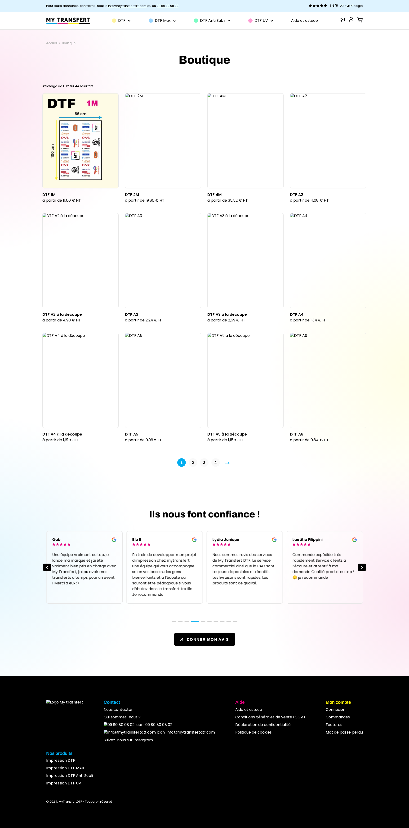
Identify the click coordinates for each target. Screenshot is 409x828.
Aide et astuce (304, 21)
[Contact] (342, 20)
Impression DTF (60, 761)
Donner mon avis (208, 639)
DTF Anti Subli (212, 21)
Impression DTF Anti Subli (69, 776)
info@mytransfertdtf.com (127, 6)
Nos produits (59, 753)
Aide (240, 702)
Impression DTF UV (63, 783)
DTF (121, 21)
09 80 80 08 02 (167, 6)
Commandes (338, 717)
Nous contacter (118, 710)
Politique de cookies (253, 733)
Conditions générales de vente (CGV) (270, 717)
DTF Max (163, 21)
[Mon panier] (360, 20)
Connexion (335, 710)
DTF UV (261, 21)
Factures (334, 725)
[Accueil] (68, 21)
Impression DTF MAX (65, 768)
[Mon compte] (351, 19)
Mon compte (338, 702)
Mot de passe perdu (344, 733)
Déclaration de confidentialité (263, 725)
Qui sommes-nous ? (122, 717)
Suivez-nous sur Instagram (128, 740)
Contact (112, 702)
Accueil (52, 43)
